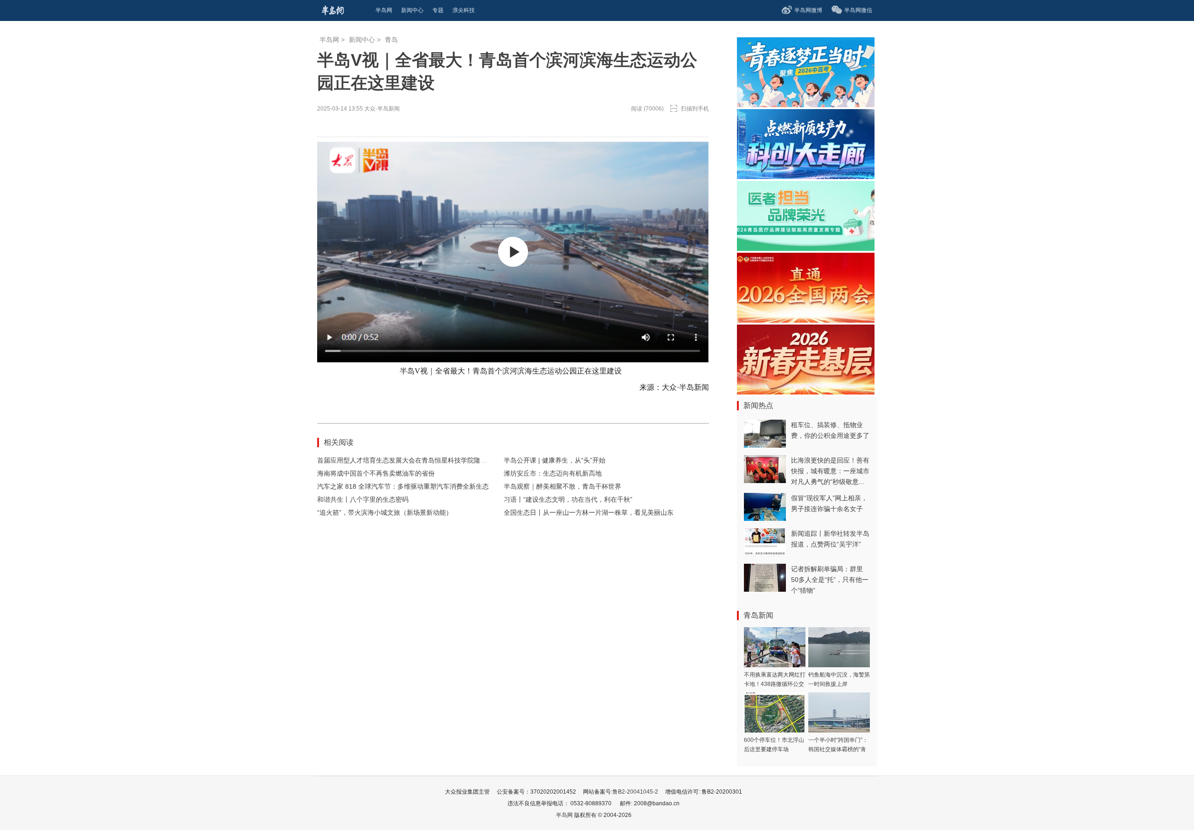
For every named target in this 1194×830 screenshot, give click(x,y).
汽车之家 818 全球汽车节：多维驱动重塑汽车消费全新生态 (403, 486)
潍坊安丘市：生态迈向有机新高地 (553, 473)
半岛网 (329, 39)
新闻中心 (362, 39)
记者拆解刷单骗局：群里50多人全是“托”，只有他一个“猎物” (829, 579)
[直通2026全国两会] (806, 320)
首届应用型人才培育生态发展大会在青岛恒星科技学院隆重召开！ (412, 460)
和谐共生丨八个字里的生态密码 (363, 499)
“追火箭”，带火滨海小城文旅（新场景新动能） (384, 512)
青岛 (391, 39)
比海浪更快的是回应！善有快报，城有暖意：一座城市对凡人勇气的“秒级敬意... (830, 470)
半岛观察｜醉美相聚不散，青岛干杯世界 (562, 486)
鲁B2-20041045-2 (635, 791)
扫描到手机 (695, 108)
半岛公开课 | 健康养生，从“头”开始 (554, 460)
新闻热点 (758, 405)
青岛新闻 (758, 615)
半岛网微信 (858, 10)
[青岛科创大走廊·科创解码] (806, 176)
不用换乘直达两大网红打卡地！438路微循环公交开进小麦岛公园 (774, 684)
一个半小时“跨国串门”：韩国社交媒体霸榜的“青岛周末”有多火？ (838, 749)
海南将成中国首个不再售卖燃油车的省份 (376, 473)
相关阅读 (339, 442)
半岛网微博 (808, 10)
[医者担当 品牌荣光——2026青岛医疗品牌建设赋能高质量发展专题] (806, 248)
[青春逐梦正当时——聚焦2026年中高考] (806, 105)
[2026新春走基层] (806, 392)
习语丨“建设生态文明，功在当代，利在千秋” (568, 499)
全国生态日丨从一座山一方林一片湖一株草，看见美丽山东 (588, 512)
